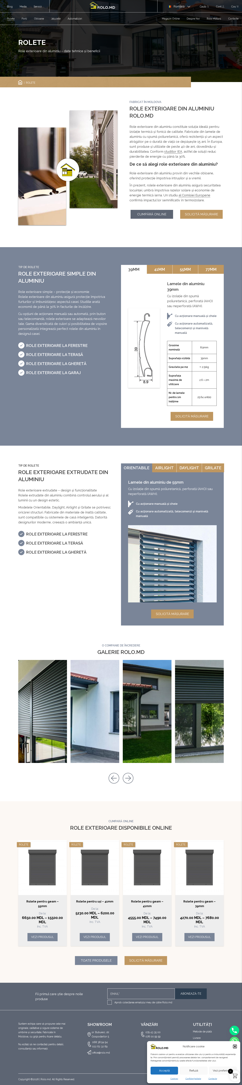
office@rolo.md (101, 1052)
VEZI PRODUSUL (42, 937)
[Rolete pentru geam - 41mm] (147, 867)
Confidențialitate (193, 1078)
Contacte (213, 1078)
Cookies (174, 1078)
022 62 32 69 (100, 1046)
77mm (211, 269)
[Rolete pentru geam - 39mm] (199, 867)
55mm (185, 269)
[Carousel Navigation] (121, 776)
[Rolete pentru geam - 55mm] (42, 867)
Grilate (213, 468)
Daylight (189, 468)
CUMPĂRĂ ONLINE (151, 214)
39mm (133, 269)
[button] (235, 1046)
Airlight (164, 468)
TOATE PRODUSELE (96, 960)
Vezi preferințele (223, 1070)
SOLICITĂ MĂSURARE (201, 214)
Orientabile (136, 468)
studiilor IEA (173, 151)
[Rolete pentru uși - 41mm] (95, 867)
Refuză (193, 1070)
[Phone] (234, 1030)
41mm (159, 269)
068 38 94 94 (100, 1042)
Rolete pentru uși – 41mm (94, 901)
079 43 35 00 (153, 1032)
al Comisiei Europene (194, 195)
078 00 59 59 (153, 1036)
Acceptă (164, 1070)
